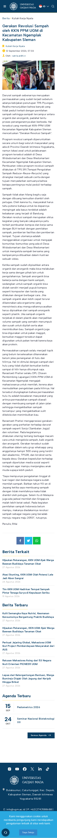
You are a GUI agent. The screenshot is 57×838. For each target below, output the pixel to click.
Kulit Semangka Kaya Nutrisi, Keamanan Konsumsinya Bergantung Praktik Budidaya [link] (28, 615)
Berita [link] (6, 18)
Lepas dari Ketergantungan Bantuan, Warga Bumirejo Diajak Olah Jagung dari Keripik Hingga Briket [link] (28, 679)
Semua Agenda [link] (39, 735)
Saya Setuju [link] (28, 832)
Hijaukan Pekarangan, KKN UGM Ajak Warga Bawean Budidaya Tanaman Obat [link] (28, 562)
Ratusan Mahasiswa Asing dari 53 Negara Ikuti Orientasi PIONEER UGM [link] (26, 662)
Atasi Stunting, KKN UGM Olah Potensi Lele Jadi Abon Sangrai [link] (27, 576)
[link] (23, 6)
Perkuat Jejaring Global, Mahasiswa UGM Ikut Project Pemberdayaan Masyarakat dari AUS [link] (28, 646)
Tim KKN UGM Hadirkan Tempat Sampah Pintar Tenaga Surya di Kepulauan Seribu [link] (26, 591)
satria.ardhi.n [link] (19, 55)
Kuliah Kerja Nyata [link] (22, 18)
